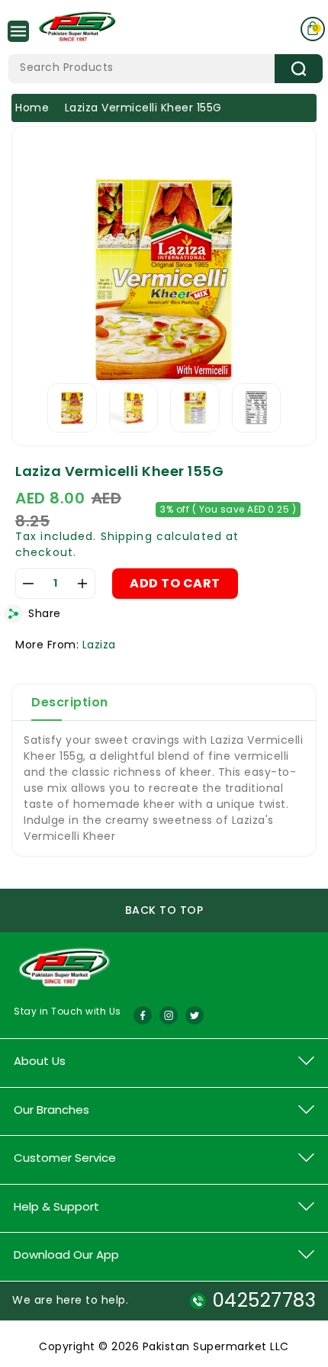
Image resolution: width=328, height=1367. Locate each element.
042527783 (264, 1300)
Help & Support (56, 1206)
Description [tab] (69, 702)
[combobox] (165, 68)
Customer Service (65, 1158)
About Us (40, 1061)
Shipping (127, 536)
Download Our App (66, 1254)
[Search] (299, 68)
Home (32, 107)
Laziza (99, 644)
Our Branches (51, 1110)
